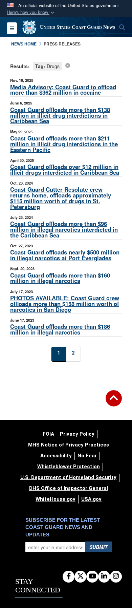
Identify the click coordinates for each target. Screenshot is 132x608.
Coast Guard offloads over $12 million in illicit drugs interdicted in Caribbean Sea (64, 169)
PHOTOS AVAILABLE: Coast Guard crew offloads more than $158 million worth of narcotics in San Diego (64, 304)
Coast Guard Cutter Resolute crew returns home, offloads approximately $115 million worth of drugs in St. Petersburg (60, 197)
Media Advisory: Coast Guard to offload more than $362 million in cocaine (63, 90)
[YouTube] (92, 576)
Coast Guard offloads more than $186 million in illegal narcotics (60, 329)
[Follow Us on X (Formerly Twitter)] (80, 576)
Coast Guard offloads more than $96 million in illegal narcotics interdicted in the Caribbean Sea (64, 229)
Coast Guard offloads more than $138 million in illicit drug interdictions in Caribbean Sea (60, 115)
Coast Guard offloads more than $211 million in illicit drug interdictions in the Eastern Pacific (64, 144)
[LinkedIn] (104, 576)
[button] (31, 12)
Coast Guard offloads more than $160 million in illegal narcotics (60, 278)
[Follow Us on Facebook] (68, 576)
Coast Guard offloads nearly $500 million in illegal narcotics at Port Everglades (64, 255)
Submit (98, 547)
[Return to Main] (114, 402)
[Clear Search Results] (67, 65)
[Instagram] (116, 576)
